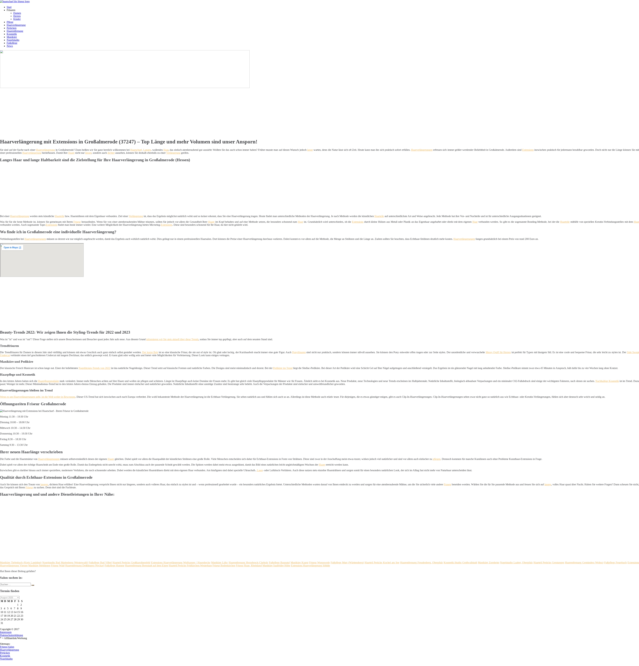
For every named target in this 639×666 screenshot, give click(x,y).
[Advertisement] (102, 112)
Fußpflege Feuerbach (615, 562)
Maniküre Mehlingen (39, 565)
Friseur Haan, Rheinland (249, 565)
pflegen (436, 459)
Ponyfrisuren (299, 352)
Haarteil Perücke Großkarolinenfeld (131, 562)
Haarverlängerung (16, 25)
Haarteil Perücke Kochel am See (382, 562)
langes (547, 484)
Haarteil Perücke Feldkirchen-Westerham (190, 565)
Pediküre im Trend (283, 368)
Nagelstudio (13, 40)
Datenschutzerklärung (11, 635)
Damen (17, 13)
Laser (260, 470)
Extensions (528, 149)
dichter (111, 152)
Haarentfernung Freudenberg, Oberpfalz (421, 562)
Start (9, 7)
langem (44, 484)
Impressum (5, 632)
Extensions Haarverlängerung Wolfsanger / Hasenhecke (180, 562)
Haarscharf (136, 149)
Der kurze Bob (150, 352)
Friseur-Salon (7, 646)
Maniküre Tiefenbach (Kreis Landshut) (20, 562)
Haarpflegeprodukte (48, 381)
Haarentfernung (15, 31)
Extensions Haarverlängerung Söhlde (310, 565)
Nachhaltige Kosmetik (607, 381)
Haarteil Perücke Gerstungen (548, 562)
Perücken (11, 28)
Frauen (447, 484)
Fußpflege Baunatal (279, 562)
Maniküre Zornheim (488, 562)
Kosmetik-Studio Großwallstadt (460, 562)
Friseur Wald (58, 565)
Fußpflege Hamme (114, 565)
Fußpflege (12, 43)
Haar (165, 149)
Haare (71, 152)
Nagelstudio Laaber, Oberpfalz (516, 562)
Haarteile (59, 216)
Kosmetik (12, 34)
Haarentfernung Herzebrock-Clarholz (248, 562)
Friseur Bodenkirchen (224, 565)
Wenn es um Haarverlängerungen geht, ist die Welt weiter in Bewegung (37, 396)
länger (88, 152)
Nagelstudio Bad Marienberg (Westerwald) (65, 562)
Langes (147, 149)
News (10, 46)
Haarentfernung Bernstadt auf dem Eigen (146, 565)
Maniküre (12, 37)
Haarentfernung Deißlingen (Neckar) (84, 565)
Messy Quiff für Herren (498, 352)
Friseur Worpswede (319, 562)
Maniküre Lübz (219, 562)
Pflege (10, 22)
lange (310, 149)
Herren (17, 16)
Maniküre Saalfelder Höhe (276, 565)
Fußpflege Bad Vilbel (100, 562)
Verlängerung (173, 152)
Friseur (77, 221)
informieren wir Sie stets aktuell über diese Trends (172, 339)
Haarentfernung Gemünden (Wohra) (584, 562)
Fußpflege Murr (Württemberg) (347, 562)
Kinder (17, 19)
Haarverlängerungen (421, 149)
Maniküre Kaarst (299, 562)
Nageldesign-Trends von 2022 (94, 368)
